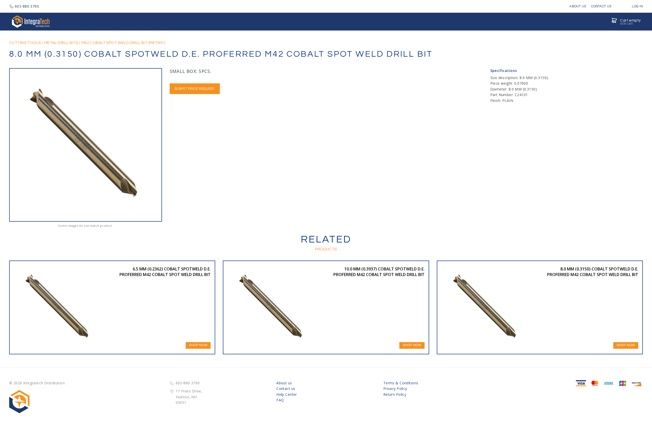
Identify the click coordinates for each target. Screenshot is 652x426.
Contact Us (601, 6)
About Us (577, 6)
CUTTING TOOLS (25, 43)
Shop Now (198, 345)
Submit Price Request (194, 88)
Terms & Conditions (400, 383)
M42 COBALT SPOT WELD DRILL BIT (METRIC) (123, 43)
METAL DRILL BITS (61, 43)
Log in (637, 6)
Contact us (285, 388)
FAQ (280, 400)
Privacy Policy (395, 388)
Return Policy (394, 394)
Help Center (286, 394)
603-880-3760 (27, 6)
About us (284, 383)
